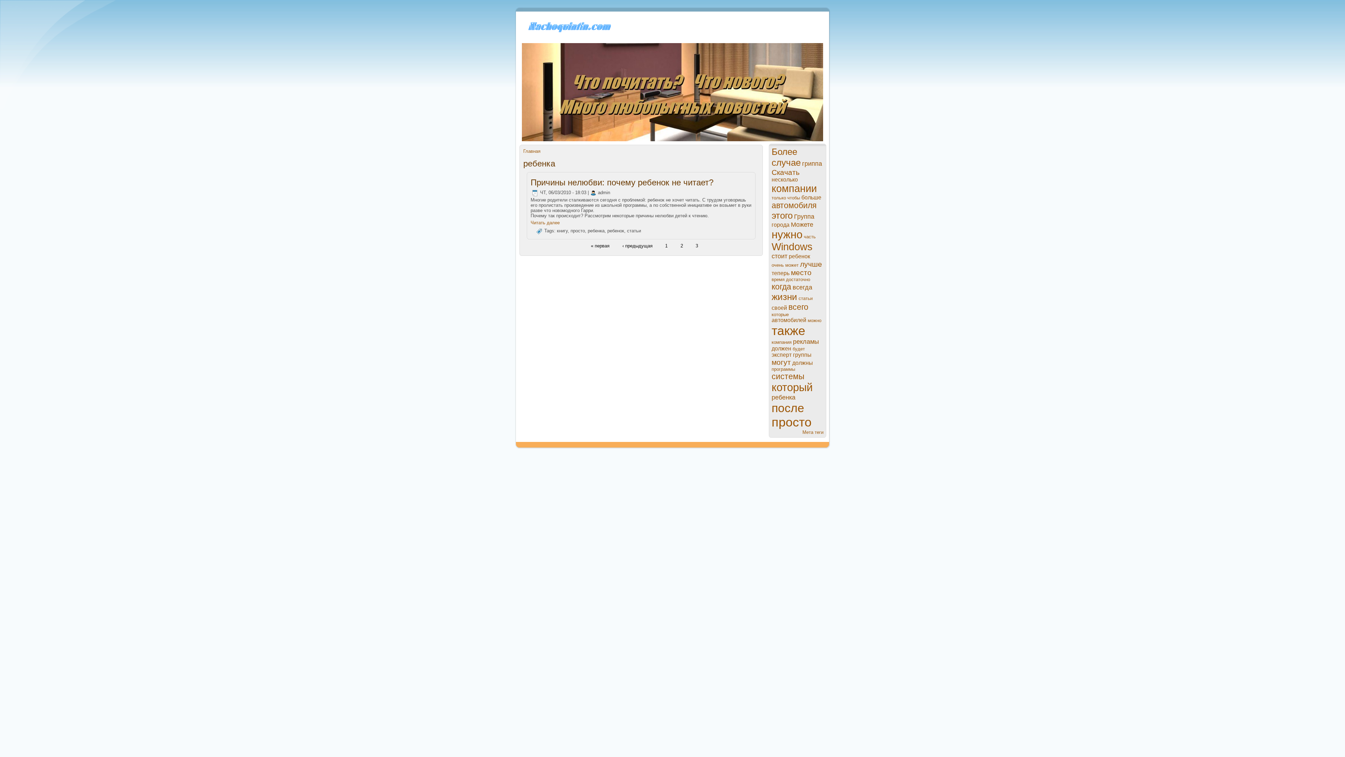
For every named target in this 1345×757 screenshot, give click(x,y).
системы (788, 376)
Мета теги (812, 432)
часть (810, 236)
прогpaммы (783, 369)
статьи (634, 231)
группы (802, 355)
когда (781, 286)
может (792, 265)
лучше (811, 264)
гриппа (812, 163)
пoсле (788, 408)
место (801, 272)
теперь (780, 273)
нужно (787, 235)
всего (798, 307)
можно (814, 320)
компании (794, 188)
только (779, 197)
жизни (784, 297)
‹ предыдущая (637, 245)
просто (578, 231)
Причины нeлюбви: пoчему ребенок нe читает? (622, 182)
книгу (562, 231)
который (792, 387)
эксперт (782, 355)
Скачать (786, 172)
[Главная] (568, 31)
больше (811, 197)
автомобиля (794, 205)
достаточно (798, 279)
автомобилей (789, 320)
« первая (600, 245)
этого (782, 215)
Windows (792, 246)
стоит (779, 256)
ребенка (596, 231)
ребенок (615, 231)
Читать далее (545, 222)
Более (784, 151)
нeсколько (785, 180)
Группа (804, 216)
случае (786, 162)
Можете (802, 224)
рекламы (806, 341)
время (778, 279)
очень (778, 265)
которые (780, 314)
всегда (802, 287)
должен (781, 349)
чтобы (793, 197)
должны (802, 363)
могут (781, 362)
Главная (531, 151)
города (780, 225)
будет (799, 349)
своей (779, 308)
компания (782, 342)
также (788, 330)
